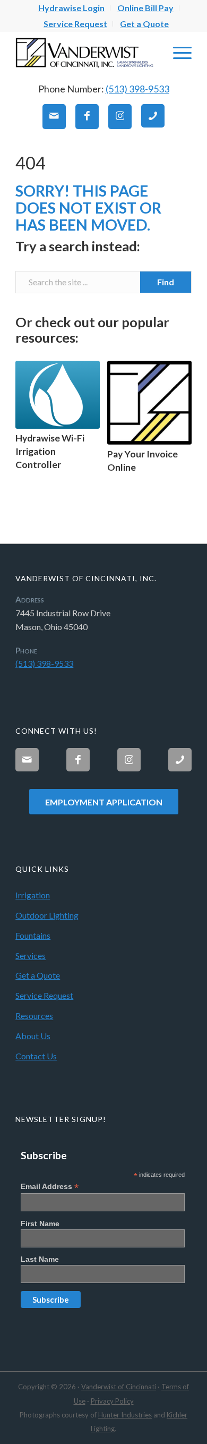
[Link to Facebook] (87, 116)
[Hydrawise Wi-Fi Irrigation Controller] (57, 395)
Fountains (32, 935)
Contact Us (36, 1056)
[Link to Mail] (54, 116)
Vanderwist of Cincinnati (118, 1386)
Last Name (40, 1259)
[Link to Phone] (153, 116)
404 (30, 162)
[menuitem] (71, 8)
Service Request (75, 24)
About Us (32, 1036)
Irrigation (32, 895)
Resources (34, 1015)
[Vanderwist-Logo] (85, 52)
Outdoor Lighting (47, 915)
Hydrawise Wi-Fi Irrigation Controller (49, 451)
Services (30, 955)
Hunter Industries (125, 1415)
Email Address (50, 1187)
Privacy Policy (112, 1401)
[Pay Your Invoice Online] (149, 403)
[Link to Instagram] (120, 116)
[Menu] (177, 52)
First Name (40, 1223)
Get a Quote (144, 24)
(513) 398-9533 (137, 89)
